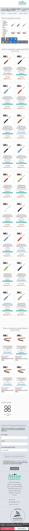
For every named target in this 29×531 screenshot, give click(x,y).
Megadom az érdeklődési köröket (14, 456)
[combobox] (14, 450)
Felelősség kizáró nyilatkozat (14, 488)
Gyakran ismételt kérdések (14, 490)
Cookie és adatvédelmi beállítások (14, 486)
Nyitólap (3, 13)
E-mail (2, 441)
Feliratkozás (14, 468)
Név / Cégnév (4, 434)
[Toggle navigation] (3, 3)
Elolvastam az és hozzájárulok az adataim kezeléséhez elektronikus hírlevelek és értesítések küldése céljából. (15, 462)
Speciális (19, 9)
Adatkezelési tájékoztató (14, 482)
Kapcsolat (14, 495)
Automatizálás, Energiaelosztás (4, 9)
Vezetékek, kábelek (24, 9)
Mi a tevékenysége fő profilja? (8, 447)
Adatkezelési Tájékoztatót (21, 461)
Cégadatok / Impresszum (14, 493)
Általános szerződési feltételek (14, 484)
